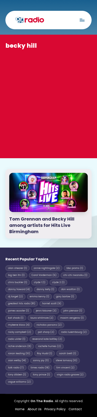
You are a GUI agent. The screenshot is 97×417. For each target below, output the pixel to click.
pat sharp (46, 332)
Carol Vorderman (44, 275)
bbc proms (75, 268)
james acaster (18, 310)
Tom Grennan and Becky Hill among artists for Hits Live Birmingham (41, 225)
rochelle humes (49, 346)
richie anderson (19, 346)
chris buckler (17, 282)
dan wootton (70, 289)
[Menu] (82, 20)
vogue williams (19, 381)
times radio (40, 367)
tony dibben (17, 374)
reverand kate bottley (47, 339)
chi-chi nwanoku (75, 275)
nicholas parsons (49, 325)
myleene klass (19, 325)
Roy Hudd (44, 353)
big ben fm (16, 275)
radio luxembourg (74, 332)
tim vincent (65, 367)
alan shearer (17, 268)
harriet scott (51, 303)
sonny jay (41, 360)
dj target (15, 296)
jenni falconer (46, 310)
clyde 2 (58, 282)
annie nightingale (47, 268)
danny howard (19, 289)
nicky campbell (19, 332)
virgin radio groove (70, 374)
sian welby (17, 360)
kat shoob (15, 318)
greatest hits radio (21, 303)
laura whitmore (41, 318)
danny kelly (45, 289)
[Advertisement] (48, 100)
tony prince (41, 374)
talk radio (16, 367)
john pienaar (72, 310)
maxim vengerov (72, 318)
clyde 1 (39, 282)
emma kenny (39, 296)
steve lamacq (66, 360)
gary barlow (65, 296)
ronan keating (19, 353)
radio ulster (16, 339)
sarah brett (67, 353)
